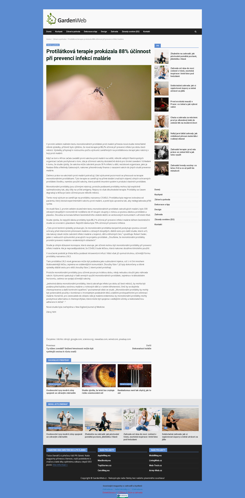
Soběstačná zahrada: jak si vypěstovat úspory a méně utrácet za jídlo (162, 89)
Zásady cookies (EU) (130, 32)
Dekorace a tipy (90, 32)
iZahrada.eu (108, 489)
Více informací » (60, 464)
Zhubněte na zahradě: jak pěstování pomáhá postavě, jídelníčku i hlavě (162, 57)
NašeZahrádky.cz (122, 489)
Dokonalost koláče (141, 347)
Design (104, 32)
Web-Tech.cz (155, 465)
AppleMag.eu (104, 455)
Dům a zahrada (135, 492)
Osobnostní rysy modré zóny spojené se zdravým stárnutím (63, 375)
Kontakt (146, 32)
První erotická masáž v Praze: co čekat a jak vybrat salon (162, 105)
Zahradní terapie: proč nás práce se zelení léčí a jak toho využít (162, 152)
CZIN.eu (122, 492)
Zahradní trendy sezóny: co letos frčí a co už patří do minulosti (162, 168)
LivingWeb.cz (155, 460)
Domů (48, 32)
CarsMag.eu (103, 470)
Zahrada (114, 32)
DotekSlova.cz (109, 492)
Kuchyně (58, 32)
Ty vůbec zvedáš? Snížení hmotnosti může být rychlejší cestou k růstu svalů (70, 348)
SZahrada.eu (137, 489)
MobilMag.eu (155, 455)
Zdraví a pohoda (73, 32)
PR (88, 428)
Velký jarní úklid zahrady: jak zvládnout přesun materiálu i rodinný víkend (162, 136)
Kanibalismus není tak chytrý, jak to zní (134, 375)
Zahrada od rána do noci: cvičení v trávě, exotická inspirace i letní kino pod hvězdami (162, 73)
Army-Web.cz (155, 470)
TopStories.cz (104, 465)
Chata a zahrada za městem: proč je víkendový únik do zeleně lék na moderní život (162, 120)
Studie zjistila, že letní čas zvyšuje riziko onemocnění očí (99, 375)
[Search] (195, 31)
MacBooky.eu (104, 460)
